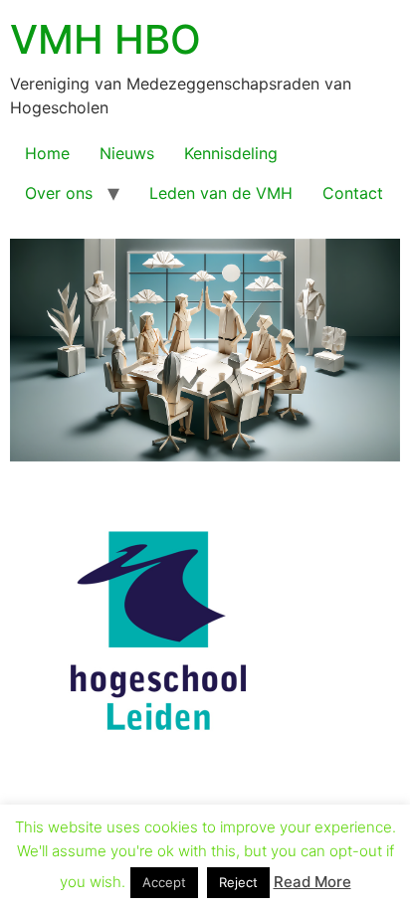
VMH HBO (105, 39)
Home (47, 153)
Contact (352, 193)
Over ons (59, 193)
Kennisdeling (231, 153)
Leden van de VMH (221, 193)
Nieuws (127, 153)
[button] (205, 846)
